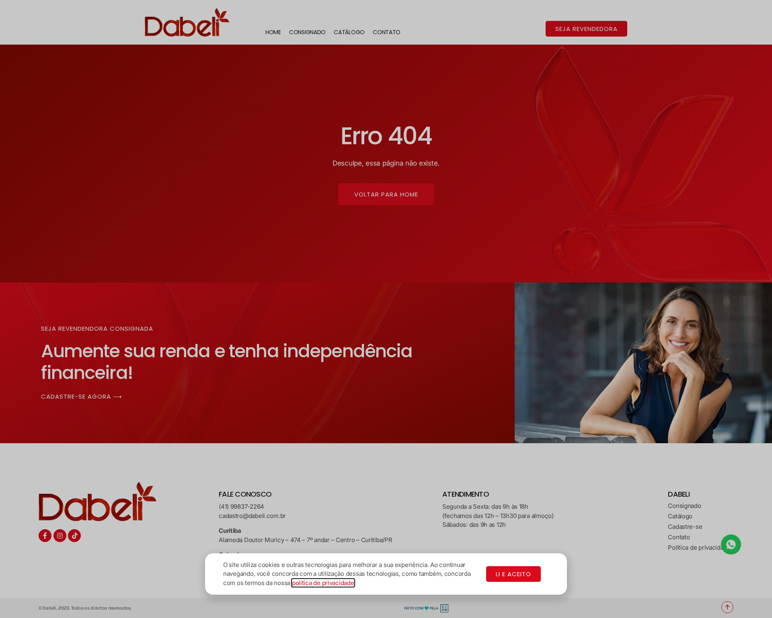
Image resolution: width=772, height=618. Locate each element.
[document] (386, 309)
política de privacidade (323, 583)
